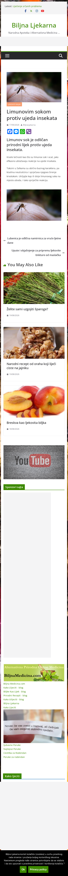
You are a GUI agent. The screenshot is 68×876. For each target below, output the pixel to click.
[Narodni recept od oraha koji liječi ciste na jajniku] (33, 329)
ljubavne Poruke (12, 745)
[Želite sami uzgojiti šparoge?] (33, 274)
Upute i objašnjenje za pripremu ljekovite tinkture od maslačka (36, 253)
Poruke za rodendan (14, 756)
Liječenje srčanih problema (27, 6)
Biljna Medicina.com (14, 683)
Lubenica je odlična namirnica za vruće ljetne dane (34, 241)
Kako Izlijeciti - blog (13, 699)
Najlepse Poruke (12, 748)
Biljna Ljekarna (34, 25)
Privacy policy (38, 869)
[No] (64, 863)
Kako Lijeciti (9, 707)
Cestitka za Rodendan (14, 752)
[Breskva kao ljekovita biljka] (33, 388)
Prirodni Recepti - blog (15, 695)
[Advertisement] (27, 575)
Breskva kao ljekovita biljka (26, 423)
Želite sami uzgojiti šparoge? (27, 309)
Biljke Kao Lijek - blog (14, 691)
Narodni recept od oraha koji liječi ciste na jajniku (31, 366)
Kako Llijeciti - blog (13, 687)
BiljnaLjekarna (29, 125)
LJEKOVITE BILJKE (14, 104)
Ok (23, 869)
